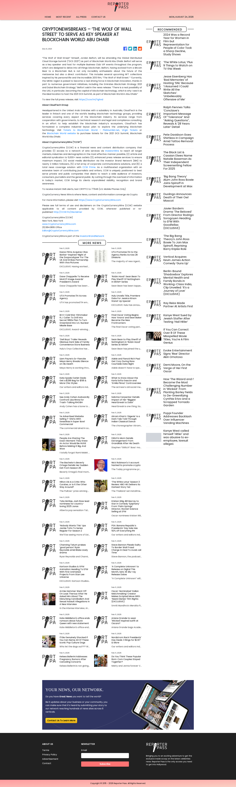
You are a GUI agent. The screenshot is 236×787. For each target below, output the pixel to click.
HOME (48, 16)
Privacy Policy (49, 754)
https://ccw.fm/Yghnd (91, 99)
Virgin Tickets (130, 130)
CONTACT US (98, 16)
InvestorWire (112, 150)
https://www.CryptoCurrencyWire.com (100, 200)
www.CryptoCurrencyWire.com (59, 224)
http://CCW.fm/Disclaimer (68, 212)
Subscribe (105, 764)
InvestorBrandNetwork (92, 236)
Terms (45, 750)
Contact (46, 763)
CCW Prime (88, 167)
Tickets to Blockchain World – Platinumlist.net (91, 130)
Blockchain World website (61, 133)
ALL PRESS (81, 16)
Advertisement (50, 759)
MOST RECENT (63, 16)
